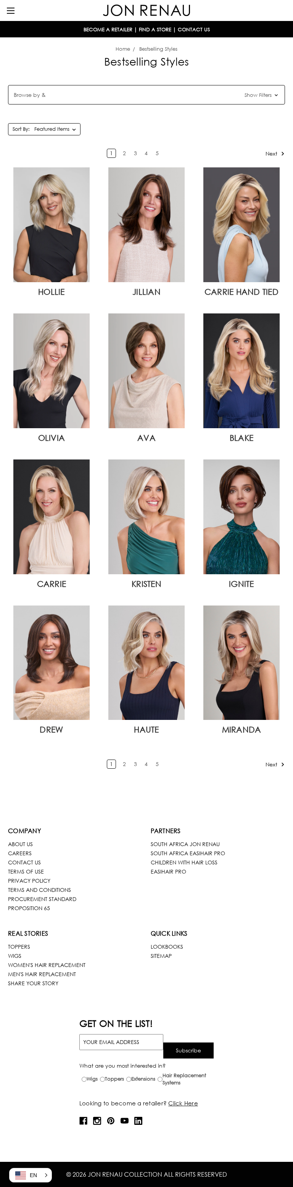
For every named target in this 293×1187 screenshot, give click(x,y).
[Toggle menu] (10, 10)
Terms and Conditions (39, 889)
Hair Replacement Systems (184, 1079)
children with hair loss (184, 862)
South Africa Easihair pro (188, 853)
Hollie (51, 291)
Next (272, 153)
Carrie (51, 583)
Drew (51, 729)
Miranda (241, 729)
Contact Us (24, 862)
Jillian (146, 291)
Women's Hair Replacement (46, 965)
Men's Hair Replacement (42, 974)
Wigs (14, 955)
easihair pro (168, 871)
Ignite (241, 583)
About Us (20, 844)
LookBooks (167, 946)
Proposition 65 (29, 908)
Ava (146, 437)
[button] (146, 95)
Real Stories (28, 933)
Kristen (146, 583)
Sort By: (21, 129)
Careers (20, 853)
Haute (146, 729)
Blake (241, 437)
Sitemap (161, 955)
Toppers (19, 946)
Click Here (183, 1103)
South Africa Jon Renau (185, 844)
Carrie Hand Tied (241, 291)
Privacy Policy (29, 880)
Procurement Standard (42, 899)
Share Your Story (33, 983)
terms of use (26, 871)
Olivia (51, 437)
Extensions (143, 1079)
